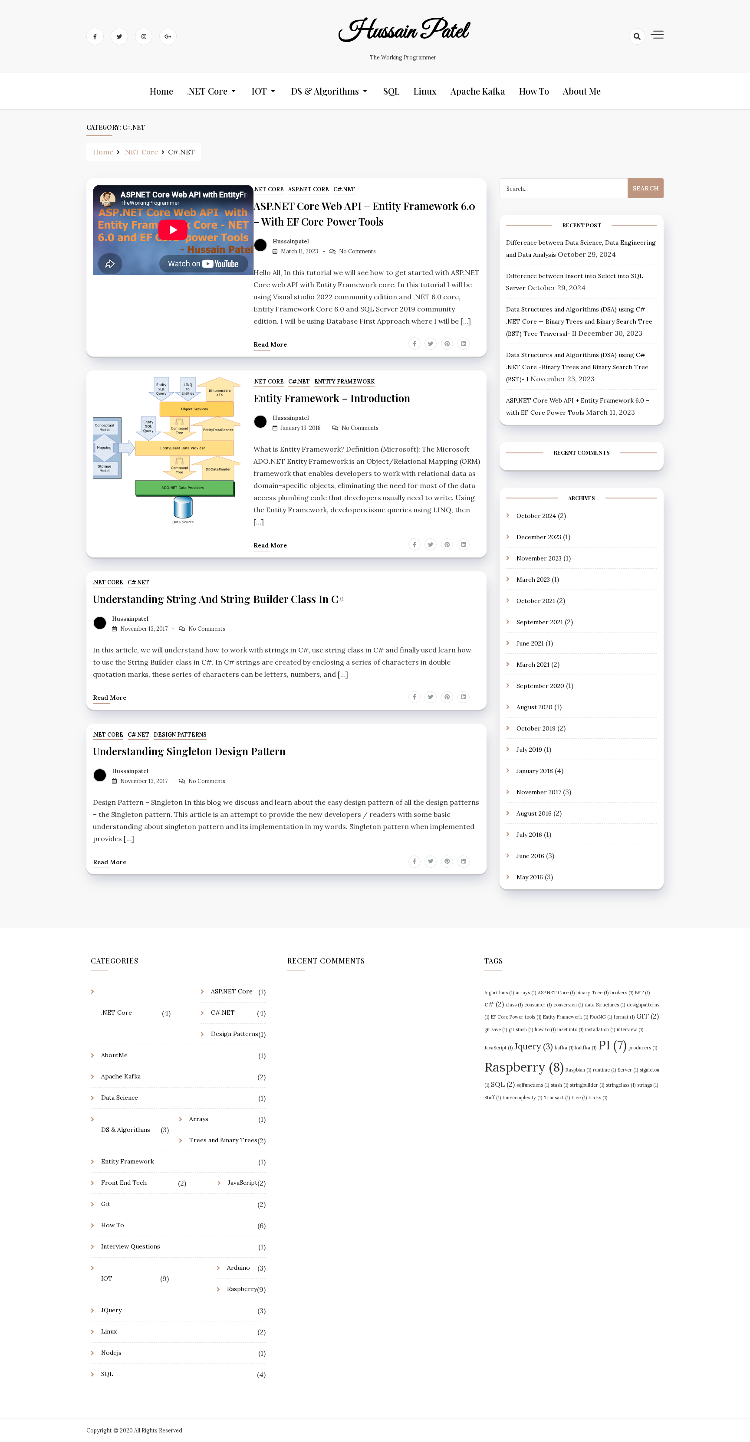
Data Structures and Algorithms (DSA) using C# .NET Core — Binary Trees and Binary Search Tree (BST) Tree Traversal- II (579, 321)
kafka (564, 1048)
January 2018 (534, 770)
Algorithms (499, 993)
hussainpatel (291, 241)
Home (161, 91)
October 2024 (536, 515)
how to (545, 1029)
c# (494, 1004)
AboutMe (114, 1055)
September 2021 (539, 622)
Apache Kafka (478, 91)
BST (642, 993)
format (624, 1017)
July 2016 (529, 834)
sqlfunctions (532, 1085)
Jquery (533, 1046)
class (514, 1005)
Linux (425, 91)
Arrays (198, 1119)
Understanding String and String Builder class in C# (219, 599)
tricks (598, 1098)
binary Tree (592, 993)
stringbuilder (587, 1085)
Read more (270, 344)
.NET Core (207, 91)
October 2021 (535, 600)
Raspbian (578, 1070)
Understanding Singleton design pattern (189, 751)
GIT (647, 1016)
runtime (604, 1070)
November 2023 (539, 558)
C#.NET (344, 189)
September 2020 (540, 685)
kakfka (585, 1048)
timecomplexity (522, 1098)
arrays (526, 993)
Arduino (238, 1268)
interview (630, 1029)
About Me (582, 91)
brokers (621, 993)
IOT (259, 91)
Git (105, 1204)
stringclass (620, 1085)
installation (600, 1029)
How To (534, 91)
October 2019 (536, 728)
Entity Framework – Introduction (331, 398)
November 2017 (538, 792)
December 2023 (538, 537)
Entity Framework (344, 381)
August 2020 (534, 707)
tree (579, 1098)
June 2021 (530, 643)
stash (559, 1085)
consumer (538, 1005)
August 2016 (534, 813)
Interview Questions (130, 1246)
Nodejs (111, 1353)
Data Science (119, 1097)
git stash (521, 1029)
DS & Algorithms (325, 91)
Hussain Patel (403, 31)
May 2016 (529, 877)
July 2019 (529, 749)
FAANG (601, 1017)
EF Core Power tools (516, 1017)
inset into (570, 1029)
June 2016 (530, 855)
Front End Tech (124, 1182)
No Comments (357, 251)
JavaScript (242, 1182)
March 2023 (533, 579)
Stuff (492, 1098)
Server (628, 1070)
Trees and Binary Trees (223, 1140)
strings (647, 1085)
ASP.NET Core (308, 189)
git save (495, 1029)
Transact (557, 1098)
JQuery (111, 1310)
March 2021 (532, 664)
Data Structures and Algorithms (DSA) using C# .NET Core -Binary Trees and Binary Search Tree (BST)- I (577, 367)
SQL (391, 91)
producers (642, 1048)
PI (612, 1045)
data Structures (605, 1005)
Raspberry (242, 1289)
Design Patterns (180, 734)
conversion (568, 1005)
